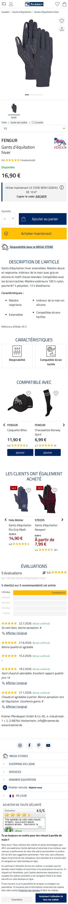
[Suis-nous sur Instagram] (20, 745)
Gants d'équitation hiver (46, 12)
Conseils (39, 122)
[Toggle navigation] (3, 3)
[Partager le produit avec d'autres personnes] (61, 29)
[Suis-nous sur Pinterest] (38, 745)
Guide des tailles (19, 122)
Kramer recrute (23, 787)
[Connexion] (11, 3)
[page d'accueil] (34, 3)
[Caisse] (64, 3)
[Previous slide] (4, 111)
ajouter (47, 452)
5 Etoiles (5, 592)
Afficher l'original (16, 633)
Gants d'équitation (22, 12)
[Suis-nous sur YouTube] (48, 745)
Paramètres (17, 899)
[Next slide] (64, 111)
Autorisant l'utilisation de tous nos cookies (51, 898)
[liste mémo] (57, 3)
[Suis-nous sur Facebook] (29, 745)
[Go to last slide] (4, 425)
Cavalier (5, 12)
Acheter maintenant (36, 233)
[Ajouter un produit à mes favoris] (61, 20)
